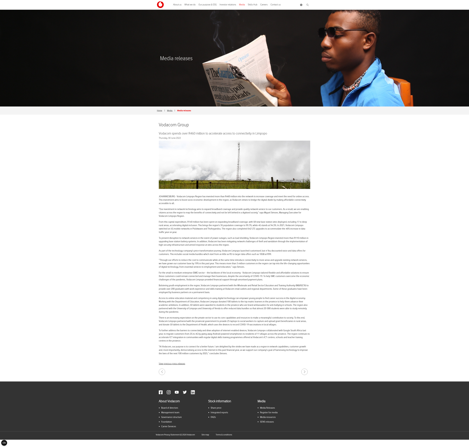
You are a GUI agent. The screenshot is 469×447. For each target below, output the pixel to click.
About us (177, 4)
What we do (190, 4)
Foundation (166, 421)
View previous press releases (172, 363)
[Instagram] (170, 393)
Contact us (276, 4)
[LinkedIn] (194, 393)
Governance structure (171, 417)
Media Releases (267, 407)
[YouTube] (178, 393)
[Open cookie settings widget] (4, 443)
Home (159, 110)
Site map (205, 434)
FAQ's (213, 417)
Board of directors (169, 407)
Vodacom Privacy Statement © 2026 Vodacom (175, 434)
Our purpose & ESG (207, 4)
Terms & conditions (224, 434)
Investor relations (228, 4)
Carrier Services (168, 426)
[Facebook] (162, 393)
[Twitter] (186, 393)
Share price (216, 407)
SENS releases (267, 421)
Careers (264, 4)
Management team (170, 412)
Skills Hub (252, 4)
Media (242, 4)
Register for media (269, 412)
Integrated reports (219, 412)
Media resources (268, 417)
